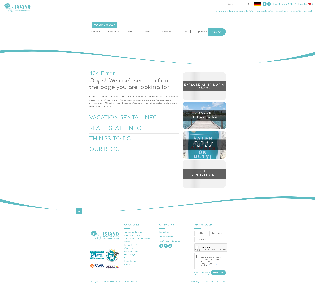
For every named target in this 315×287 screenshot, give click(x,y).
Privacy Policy (130, 245)
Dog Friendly (201, 32)
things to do (110, 139)
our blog (104, 149)
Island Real (17, 7)
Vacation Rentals (104, 25)
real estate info (115, 128)
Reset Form (202, 272)
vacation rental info (123, 118)
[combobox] (134, 32)
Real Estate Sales (264, 11)
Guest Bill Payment (133, 251)
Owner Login (130, 248)
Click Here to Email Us (169, 241)
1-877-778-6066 (166, 236)
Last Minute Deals (132, 235)
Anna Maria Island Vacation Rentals (234, 11)
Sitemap (128, 258)
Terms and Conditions (134, 232)
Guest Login (129, 255)
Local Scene (282, 11)
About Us (296, 11)
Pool (186, 32)
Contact (308, 11)
